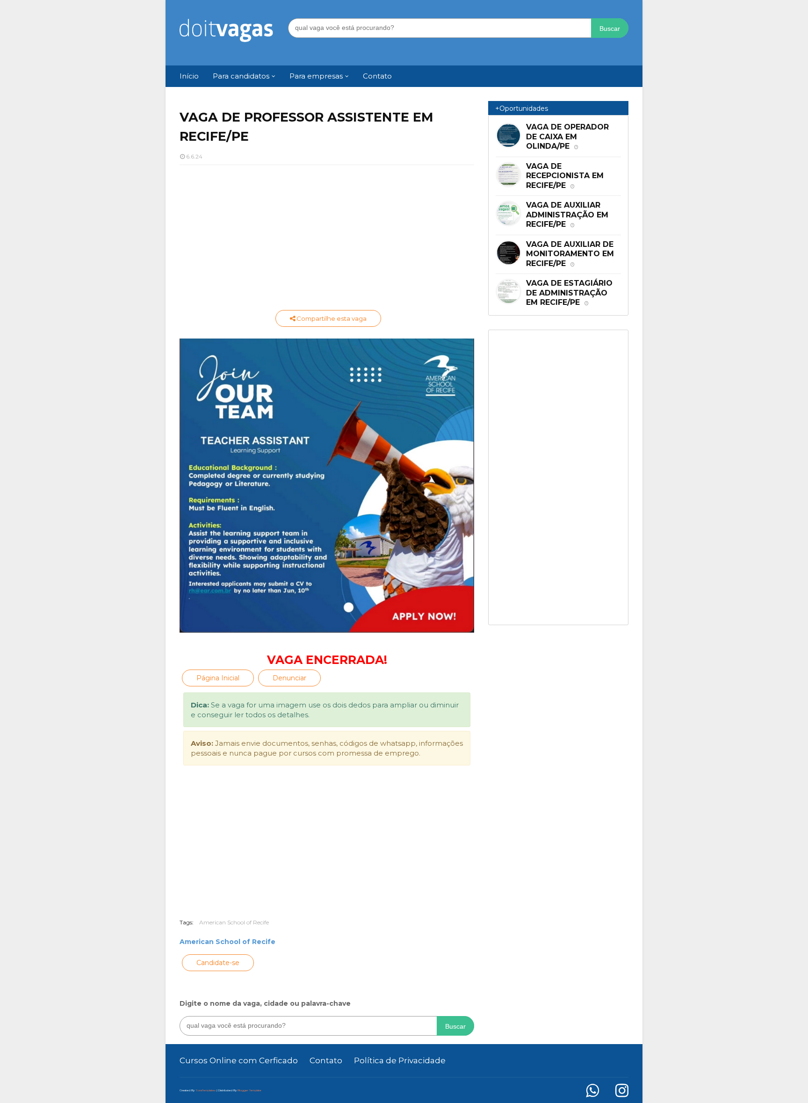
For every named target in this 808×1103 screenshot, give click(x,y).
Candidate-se (217, 963)
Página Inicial (217, 678)
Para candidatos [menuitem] (241, 76)
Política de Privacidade (400, 1060)
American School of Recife (234, 922)
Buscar (609, 28)
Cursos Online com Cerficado (239, 1060)
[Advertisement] (327, 239)
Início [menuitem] (189, 76)
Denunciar (289, 678)
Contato (326, 1060)
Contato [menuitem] (377, 76)
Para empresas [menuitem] (316, 76)
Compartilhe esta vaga (331, 318)
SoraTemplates (205, 1090)
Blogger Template (249, 1090)
